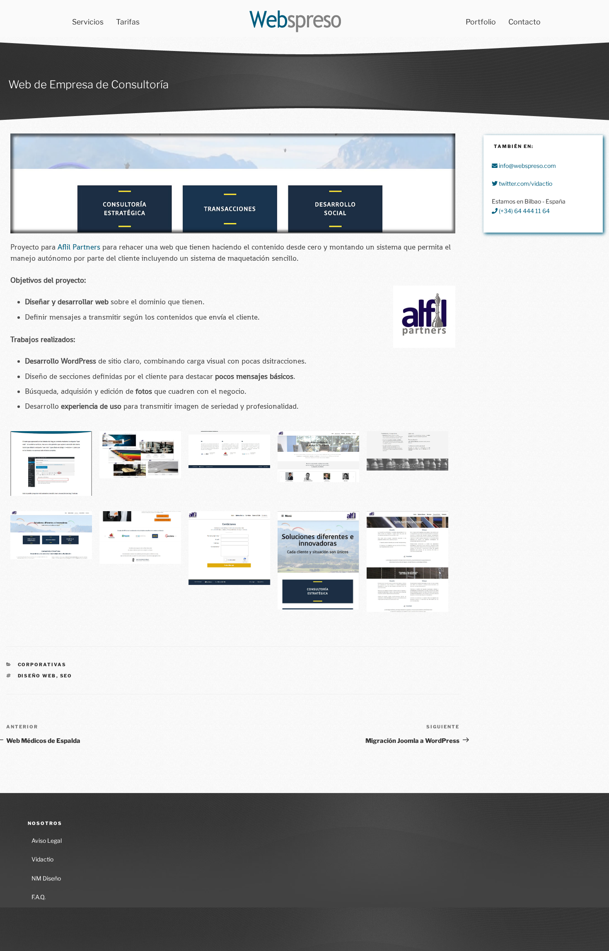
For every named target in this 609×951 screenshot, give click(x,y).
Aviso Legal (46, 840)
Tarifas (128, 21)
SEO (66, 676)
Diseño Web (37, 676)
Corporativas (42, 664)
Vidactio (42, 859)
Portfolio (481, 21)
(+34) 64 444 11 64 (524, 210)
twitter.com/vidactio (525, 183)
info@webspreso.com (527, 165)
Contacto (524, 21)
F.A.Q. (38, 896)
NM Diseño (46, 878)
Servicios (88, 21)
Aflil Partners (79, 247)
